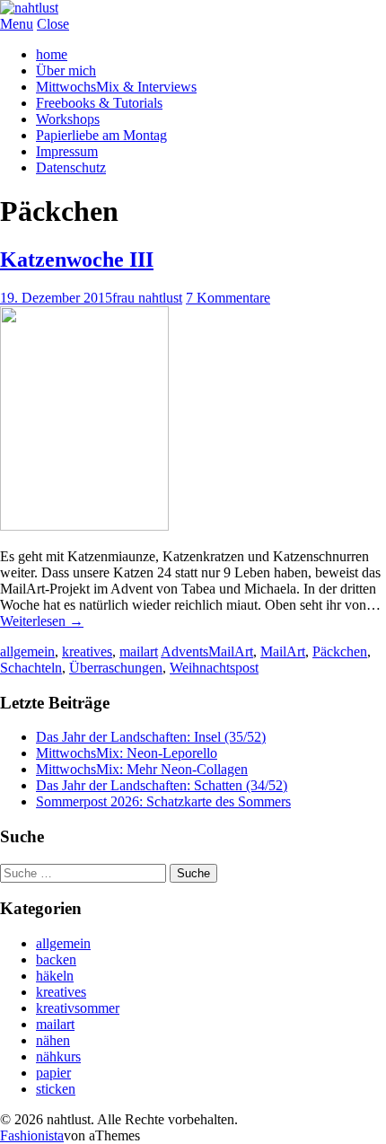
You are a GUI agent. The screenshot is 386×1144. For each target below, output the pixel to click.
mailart (138, 651)
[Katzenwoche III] (84, 525)
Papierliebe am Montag (101, 135)
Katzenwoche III (77, 259)
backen (56, 959)
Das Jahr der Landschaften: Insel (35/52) (151, 736)
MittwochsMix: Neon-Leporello (126, 753)
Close (53, 23)
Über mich (66, 70)
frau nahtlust (147, 297)
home (51, 54)
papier (53, 1072)
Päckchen (339, 651)
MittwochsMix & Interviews (116, 86)
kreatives (87, 651)
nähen (53, 1040)
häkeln (55, 975)
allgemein (27, 651)
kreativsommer (77, 1008)
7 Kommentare (228, 297)
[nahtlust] (29, 7)
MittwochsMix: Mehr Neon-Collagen (142, 769)
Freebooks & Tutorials (99, 102)
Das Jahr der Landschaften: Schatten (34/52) (161, 785)
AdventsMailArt (207, 651)
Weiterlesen (41, 621)
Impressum (67, 151)
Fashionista (32, 1135)
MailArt (282, 651)
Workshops (68, 119)
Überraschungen (115, 667)
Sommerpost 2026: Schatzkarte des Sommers (163, 801)
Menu (16, 23)
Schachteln (31, 667)
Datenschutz (71, 167)
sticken (55, 1088)
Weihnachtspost (214, 667)
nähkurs (58, 1056)
